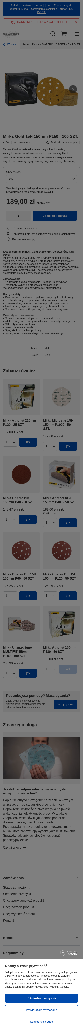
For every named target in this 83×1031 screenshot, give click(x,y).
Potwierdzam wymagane (41, 1009)
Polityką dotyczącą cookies (23, 975)
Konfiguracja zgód (41, 1021)
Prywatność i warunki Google (51, 986)
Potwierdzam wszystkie (41, 998)
